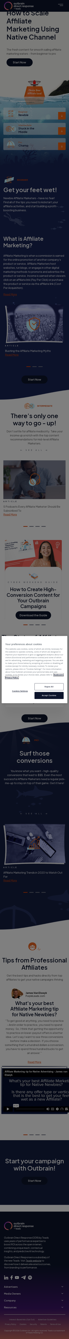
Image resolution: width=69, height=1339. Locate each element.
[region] (34, 669)
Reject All (49, 686)
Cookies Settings (20, 691)
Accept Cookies (49, 695)
